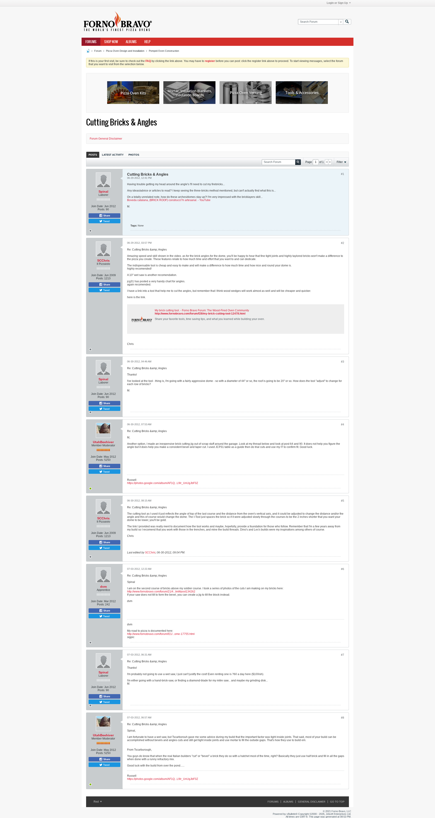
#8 (342, 717)
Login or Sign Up (337, 3)
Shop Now (111, 41)
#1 (342, 174)
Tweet (106, 221)
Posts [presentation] (93, 154)
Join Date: (97, 206)
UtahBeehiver (103, 442)
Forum (98, 50)
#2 (342, 243)
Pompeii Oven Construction (164, 50)
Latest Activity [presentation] (112, 154)
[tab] (92, 155)
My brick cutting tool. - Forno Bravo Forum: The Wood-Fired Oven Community (202, 310)
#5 (342, 500)
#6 (342, 569)
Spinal (103, 191)
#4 (342, 424)
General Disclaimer (311, 801)
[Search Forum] (347, 22)
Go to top (337, 801)
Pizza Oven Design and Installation (125, 50)
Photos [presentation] (133, 154)
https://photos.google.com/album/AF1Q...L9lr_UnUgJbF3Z (162, 483)
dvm (103, 586)
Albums (131, 41)
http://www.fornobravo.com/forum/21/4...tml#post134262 (161, 591)
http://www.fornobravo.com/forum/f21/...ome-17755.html (161, 634)
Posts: (101, 209)
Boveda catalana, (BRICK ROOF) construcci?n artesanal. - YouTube (168, 200)
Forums (91, 41)
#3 (342, 361)
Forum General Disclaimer (106, 138)
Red (96, 801)
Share (106, 215)
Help (147, 41)
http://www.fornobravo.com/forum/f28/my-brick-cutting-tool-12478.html (200, 313)
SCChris (103, 260)
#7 (342, 654)
